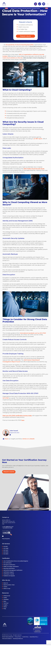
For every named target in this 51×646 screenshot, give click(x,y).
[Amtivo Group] (14, 625)
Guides (5, 597)
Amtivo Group (6, 588)
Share (7, 439)
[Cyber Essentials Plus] (30, 621)
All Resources (6, 595)
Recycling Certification (9, 568)
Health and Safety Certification (11, 566)
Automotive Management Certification (12, 570)
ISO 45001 (5, 553)
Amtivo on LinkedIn (28, 439)
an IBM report (38, 138)
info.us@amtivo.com (8, 526)
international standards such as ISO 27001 (33, 333)
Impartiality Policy (34, 636)
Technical (5, 603)
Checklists (6, 599)
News (4, 601)
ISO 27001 (6, 398)
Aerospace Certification (9, 564)
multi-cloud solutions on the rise (13, 58)
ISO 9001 (5, 546)
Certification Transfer (8, 574)
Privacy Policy (18, 636)
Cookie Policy (25, 636)
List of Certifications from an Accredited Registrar (15, 561)
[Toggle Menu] (47, 4)
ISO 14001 (5, 550)
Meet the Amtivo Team (9, 584)
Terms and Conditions (7, 638)
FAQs (4, 608)
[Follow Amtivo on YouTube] (3, 536)
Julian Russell (14, 430)
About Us (5, 583)
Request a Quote (25, 36)
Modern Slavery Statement (7, 636)
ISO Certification (7, 562)
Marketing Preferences (18, 638)
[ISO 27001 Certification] (40, 621)
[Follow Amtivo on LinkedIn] (7, 533)
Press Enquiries (6, 538)
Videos (5, 606)
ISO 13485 (5, 548)
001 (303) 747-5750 (7, 528)
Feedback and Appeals (9, 575)
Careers (5, 586)
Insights (5, 605)
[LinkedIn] (10, 434)
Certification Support (8, 572)
